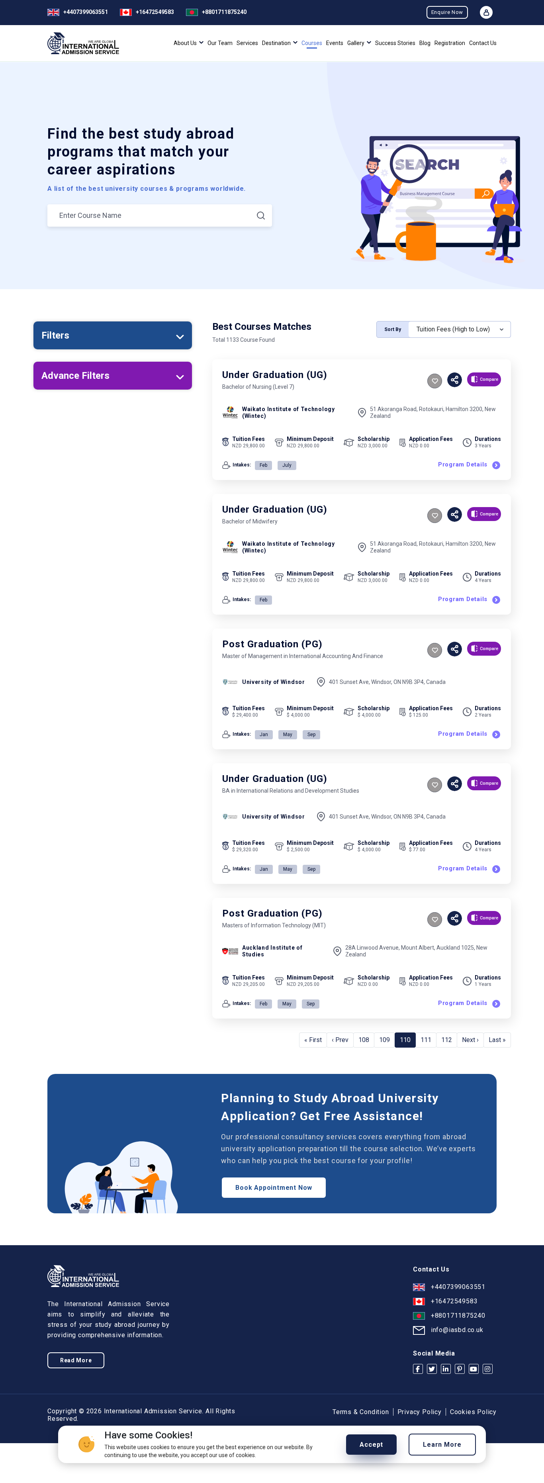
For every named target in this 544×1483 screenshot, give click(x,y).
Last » (497, 1040)
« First (313, 1040)
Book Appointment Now (273, 1187)
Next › (470, 1040)
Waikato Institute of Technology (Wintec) (288, 412)
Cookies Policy (473, 1412)
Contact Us (483, 43)
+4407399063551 (85, 12)
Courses (311, 43)
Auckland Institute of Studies (272, 951)
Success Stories (395, 43)
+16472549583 (155, 12)
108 (363, 1040)
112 (446, 1040)
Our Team (220, 43)
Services (247, 43)
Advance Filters (75, 375)
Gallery (356, 43)
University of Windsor (273, 682)
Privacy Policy (419, 1412)
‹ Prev (340, 1040)
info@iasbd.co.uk (457, 1330)
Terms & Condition (361, 1412)
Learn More (442, 1444)
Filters (55, 335)
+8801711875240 (224, 12)
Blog (425, 43)
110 (405, 1040)
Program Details (462, 464)
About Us (186, 43)
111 (426, 1040)
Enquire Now (447, 12)
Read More (76, 1360)
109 (384, 1040)
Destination (277, 43)
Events (334, 43)
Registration (449, 43)
